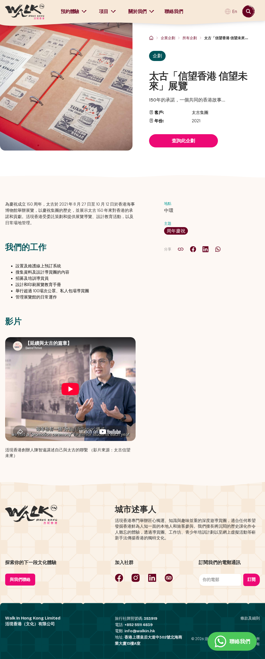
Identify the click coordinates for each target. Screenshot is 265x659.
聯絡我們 (174, 11)
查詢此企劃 (183, 141)
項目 (103, 11)
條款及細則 (250, 618)
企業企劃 (168, 38)
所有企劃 (189, 38)
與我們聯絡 (20, 579)
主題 (167, 223)
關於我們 (137, 11)
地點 (167, 203)
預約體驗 (70, 11)
